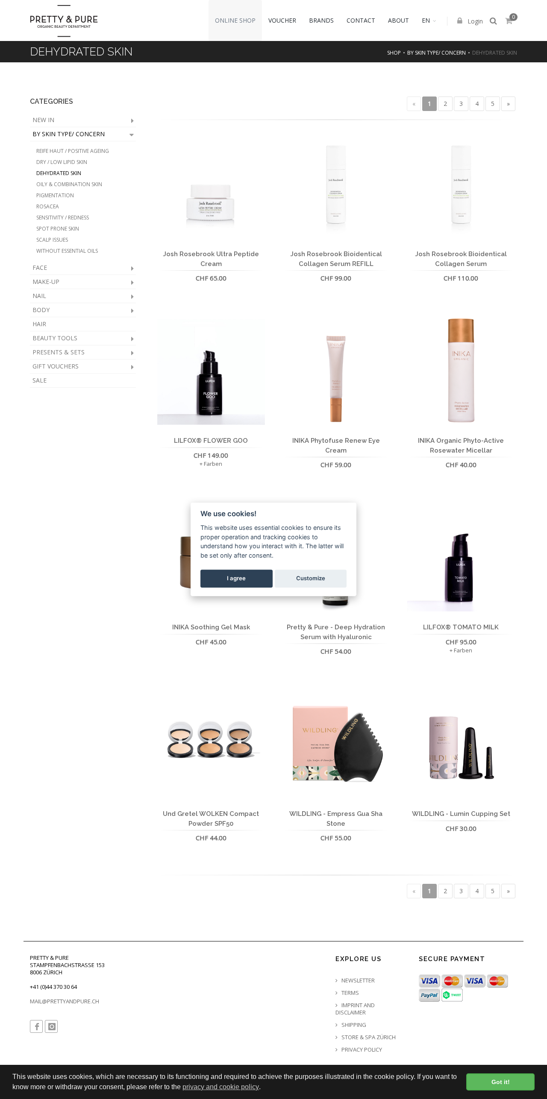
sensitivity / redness (62, 217)
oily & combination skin (69, 184)
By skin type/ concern (436, 52)
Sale (39, 380)
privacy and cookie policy (220, 1086)
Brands (321, 20)
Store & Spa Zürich (368, 1037)
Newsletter (357, 980)
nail (39, 296)
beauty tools (54, 338)
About (398, 20)
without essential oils (67, 250)
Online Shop (235, 20)
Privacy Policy (361, 1049)
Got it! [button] (500, 1082)
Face (39, 267)
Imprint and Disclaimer (355, 1009)
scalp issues (52, 239)
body (41, 310)
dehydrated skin (58, 173)
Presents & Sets (58, 352)
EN (426, 20)
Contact (361, 20)
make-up (45, 282)
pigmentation (55, 195)
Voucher (282, 20)
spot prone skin (57, 228)
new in (43, 120)
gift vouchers (55, 366)
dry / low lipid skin (61, 162)
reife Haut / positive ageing (72, 151)
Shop (394, 52)
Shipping (353, 1025)
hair (39, 324)
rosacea (47, 206)
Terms (349, 993)
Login (474, 21)
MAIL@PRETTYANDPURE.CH (64, 1001)
